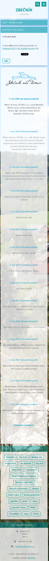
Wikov (33, 507)
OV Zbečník (26, 463)
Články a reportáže (24, 482)
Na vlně (39, 463)
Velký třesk (16, 469)
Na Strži (23, 457)
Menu (44, 4)
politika (14, 501)
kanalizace (32, 469)
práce (25, 501)
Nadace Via (37, 457)
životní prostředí (31, 495)
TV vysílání (14, 513)
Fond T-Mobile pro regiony (24, 476)
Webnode (31, 558)
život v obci (13, 495)
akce (26, 513)
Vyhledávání (37, 4)
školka (35, 488)
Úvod (4, 22)
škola (36, 513)
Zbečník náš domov (18, 488)
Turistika (10, 457)
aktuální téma (19, 507)
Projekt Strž (10, 463)
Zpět (6, 61)
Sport (35, 501)
